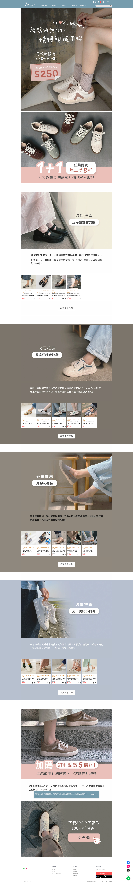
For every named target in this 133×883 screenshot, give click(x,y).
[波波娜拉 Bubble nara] (29, 4)
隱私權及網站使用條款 (57, 873)
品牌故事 (54, 869)
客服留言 (75, 871)
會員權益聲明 (76, 873)
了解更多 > (37, 796)
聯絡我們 (75, 875)
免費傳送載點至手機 (103, 873)
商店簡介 (54, 871)
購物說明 (75, 869)
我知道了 (93, 794)
